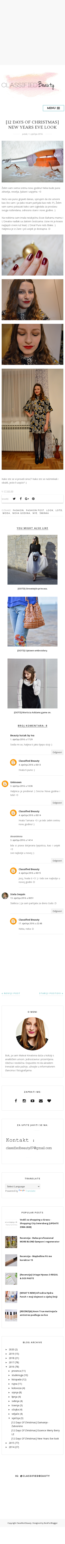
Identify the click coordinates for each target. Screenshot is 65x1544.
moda (6, 513)
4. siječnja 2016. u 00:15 (30, 873)
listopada (17, 1379)
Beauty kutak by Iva (22, 735)
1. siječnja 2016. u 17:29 (21, 739)
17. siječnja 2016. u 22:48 (30, 923)
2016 (11, 1366)
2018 (11, 1358)
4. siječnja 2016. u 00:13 (30, 764)
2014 (11, 1447)
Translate (30, 1190)
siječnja (16, 1418)
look (49, 510)
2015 (11, 1442)
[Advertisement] (32, 32)
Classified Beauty (29, 760)
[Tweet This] (14, 498)
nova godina (21, 513)
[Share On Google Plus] (27, 498)
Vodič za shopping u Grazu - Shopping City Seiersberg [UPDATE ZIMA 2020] (39, 1223)
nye (35, 513)
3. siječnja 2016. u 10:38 (21, 786)
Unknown (16, 782)
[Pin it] (33, 498)
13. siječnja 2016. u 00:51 (22, 898)
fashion (18, 510)
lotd (59, 510)
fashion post (35, 510)
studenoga (17, 1375)
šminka (44, 513)
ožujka (15, 1409)
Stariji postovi (50, 993)
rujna (14, 1383)
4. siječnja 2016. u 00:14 (30, 815)
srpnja (15, 1392)
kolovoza (17, 1388)
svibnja (15, 1401)
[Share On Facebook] (20, 498)
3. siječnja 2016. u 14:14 (21, 840)
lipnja (14, 1396)
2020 (11, 1349)
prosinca (16, 1370)
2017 (11, 1362)
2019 (11, 1353)
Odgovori (57, 752)
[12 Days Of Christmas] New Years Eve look (35, 1438)
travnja (15, 1405)
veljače (15, 1413)
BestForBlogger (51, 1523)
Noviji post (12, 993)
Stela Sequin (17, 894)
